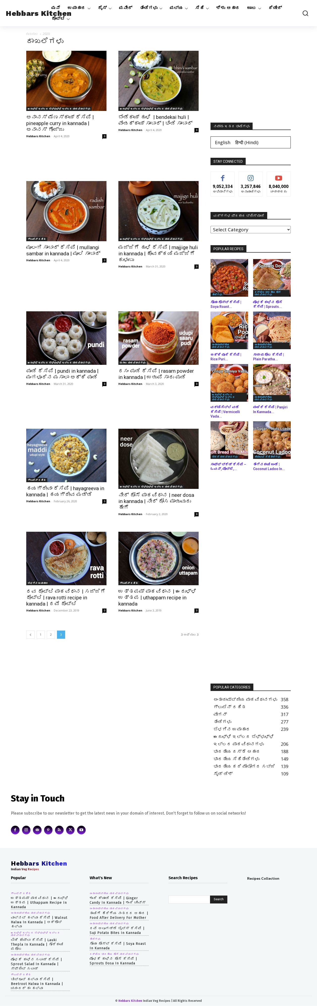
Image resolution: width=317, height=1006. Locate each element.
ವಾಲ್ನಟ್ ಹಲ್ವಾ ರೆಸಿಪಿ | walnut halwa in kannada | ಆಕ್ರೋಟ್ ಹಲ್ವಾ (39, 922)
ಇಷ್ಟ (223, 175)
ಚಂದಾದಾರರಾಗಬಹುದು (279, 175)
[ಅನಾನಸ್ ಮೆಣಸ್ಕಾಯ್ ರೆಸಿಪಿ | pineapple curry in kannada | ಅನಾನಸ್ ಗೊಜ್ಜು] (66, 81)
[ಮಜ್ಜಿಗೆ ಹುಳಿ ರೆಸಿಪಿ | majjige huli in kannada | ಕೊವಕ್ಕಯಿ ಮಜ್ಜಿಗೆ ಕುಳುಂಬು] (158, 211)
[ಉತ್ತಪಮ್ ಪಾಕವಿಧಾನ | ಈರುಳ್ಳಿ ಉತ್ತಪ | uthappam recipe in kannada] (158, 558)
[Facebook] (15, 830)
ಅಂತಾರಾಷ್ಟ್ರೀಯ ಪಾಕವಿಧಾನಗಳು (220, 346)
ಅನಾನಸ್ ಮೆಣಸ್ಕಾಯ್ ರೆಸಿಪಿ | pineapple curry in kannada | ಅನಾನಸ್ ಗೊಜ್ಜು (60, 123)
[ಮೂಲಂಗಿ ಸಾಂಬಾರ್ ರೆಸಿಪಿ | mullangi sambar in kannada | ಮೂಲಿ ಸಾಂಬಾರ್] (66, 211)
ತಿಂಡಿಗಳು (217, 294)
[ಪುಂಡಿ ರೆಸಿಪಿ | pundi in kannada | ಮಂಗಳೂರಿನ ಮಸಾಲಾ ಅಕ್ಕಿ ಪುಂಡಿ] (66, 338)
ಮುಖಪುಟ (32, 34)
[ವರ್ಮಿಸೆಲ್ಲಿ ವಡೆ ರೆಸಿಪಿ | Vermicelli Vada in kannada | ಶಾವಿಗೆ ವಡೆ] (229, 383)
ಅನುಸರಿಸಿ (251, 175)
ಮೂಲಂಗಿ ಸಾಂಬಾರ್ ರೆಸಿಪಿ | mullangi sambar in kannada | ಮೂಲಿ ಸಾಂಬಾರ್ (63, 250)
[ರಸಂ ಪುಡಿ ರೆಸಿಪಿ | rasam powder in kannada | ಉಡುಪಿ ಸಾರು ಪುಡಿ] (158, 338)
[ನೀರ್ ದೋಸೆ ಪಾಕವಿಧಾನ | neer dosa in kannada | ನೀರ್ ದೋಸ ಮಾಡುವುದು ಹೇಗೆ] (158, 459)
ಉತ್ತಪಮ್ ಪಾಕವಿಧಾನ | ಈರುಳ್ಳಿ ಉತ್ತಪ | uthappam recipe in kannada (157, 597)
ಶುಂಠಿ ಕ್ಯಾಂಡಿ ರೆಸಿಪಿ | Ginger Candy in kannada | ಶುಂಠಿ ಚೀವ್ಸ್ (118, 900)
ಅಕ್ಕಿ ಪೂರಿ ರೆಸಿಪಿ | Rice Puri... (226, 357)
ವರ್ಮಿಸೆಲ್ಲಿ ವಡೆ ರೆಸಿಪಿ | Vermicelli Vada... (225, 411)
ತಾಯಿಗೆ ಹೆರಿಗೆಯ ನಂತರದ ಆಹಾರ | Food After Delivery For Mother (119, 915)
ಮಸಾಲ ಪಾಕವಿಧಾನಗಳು (132, 362)
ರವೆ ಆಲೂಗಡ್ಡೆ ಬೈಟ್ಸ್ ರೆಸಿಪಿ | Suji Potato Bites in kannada (117, 930)
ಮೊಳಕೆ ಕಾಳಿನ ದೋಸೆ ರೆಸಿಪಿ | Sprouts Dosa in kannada (113, 961)
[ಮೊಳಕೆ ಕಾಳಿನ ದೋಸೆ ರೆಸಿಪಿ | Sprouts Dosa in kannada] (272, 278)
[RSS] (59, 830)
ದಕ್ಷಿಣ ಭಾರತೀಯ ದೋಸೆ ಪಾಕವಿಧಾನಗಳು (268, 293)
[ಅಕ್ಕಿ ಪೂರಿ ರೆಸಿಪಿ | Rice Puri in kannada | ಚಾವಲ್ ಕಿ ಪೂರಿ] (229, 330)
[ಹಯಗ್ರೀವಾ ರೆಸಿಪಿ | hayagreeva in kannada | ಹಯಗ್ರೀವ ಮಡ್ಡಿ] (66, 455)
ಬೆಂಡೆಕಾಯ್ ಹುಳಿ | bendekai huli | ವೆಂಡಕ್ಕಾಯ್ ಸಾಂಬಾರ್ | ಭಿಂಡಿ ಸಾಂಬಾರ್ (155, 120)
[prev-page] (30, 635)
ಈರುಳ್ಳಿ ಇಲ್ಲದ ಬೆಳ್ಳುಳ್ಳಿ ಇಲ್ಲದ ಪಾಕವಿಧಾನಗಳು (59, 108)
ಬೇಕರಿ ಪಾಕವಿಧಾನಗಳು (225, 456)
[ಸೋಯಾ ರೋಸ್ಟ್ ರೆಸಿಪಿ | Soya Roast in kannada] (229, 278)
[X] (70, 830)
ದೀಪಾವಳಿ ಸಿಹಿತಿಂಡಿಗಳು (267, 456)
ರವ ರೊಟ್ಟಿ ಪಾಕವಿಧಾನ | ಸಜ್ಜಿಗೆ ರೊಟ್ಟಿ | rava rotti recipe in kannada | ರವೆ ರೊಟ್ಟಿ (66, 597)
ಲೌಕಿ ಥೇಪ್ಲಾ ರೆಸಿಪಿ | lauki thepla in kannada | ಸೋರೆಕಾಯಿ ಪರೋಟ (37, 944)
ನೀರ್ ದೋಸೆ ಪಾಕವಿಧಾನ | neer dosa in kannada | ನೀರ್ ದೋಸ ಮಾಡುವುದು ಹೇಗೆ (156, 501)
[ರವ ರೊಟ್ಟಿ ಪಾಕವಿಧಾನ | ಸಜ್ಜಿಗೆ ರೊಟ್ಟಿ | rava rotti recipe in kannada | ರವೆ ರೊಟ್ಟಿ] (66, 558)
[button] (303, 13)
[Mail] (37, 830)
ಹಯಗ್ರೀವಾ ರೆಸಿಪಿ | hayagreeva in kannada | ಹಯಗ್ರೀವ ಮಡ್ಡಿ (65, 491)
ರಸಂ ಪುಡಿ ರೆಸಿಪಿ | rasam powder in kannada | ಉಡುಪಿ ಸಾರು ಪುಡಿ (156, 374)
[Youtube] (81, 830)
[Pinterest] (48, 830)
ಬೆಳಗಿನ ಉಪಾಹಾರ (38, 583)
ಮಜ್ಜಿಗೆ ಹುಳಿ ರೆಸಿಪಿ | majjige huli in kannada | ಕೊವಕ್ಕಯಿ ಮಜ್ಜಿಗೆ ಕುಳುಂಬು (158, 253)
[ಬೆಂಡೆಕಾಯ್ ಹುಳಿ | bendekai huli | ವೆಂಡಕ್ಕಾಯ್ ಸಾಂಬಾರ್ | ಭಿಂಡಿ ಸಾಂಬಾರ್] (158, 81)
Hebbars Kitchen (38, 136)
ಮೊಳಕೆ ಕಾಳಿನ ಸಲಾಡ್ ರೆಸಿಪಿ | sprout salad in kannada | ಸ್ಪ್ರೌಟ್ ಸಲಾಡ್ (36, 964)
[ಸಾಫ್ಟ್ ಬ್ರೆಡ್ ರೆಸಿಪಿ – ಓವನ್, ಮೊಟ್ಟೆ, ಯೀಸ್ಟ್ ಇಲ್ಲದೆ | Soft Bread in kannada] (229, 440)
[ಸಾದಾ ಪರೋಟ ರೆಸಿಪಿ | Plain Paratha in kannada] (272, 330)
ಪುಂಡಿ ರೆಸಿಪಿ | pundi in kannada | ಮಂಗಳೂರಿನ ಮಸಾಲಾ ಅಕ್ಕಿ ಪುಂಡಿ (62, 374)
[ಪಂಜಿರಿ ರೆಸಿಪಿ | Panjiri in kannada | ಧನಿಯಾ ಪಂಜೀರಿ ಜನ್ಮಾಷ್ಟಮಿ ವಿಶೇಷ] (272, 383)
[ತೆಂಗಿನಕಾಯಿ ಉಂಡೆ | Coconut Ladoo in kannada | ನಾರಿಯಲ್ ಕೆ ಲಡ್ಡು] (272, 440)
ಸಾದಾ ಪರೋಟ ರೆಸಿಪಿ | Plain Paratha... (268, 357)
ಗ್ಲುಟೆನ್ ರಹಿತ (37, 239)
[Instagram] (26, 830)
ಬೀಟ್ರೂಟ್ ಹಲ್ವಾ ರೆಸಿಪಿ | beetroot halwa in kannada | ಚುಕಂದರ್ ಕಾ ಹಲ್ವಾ (37, 983)
